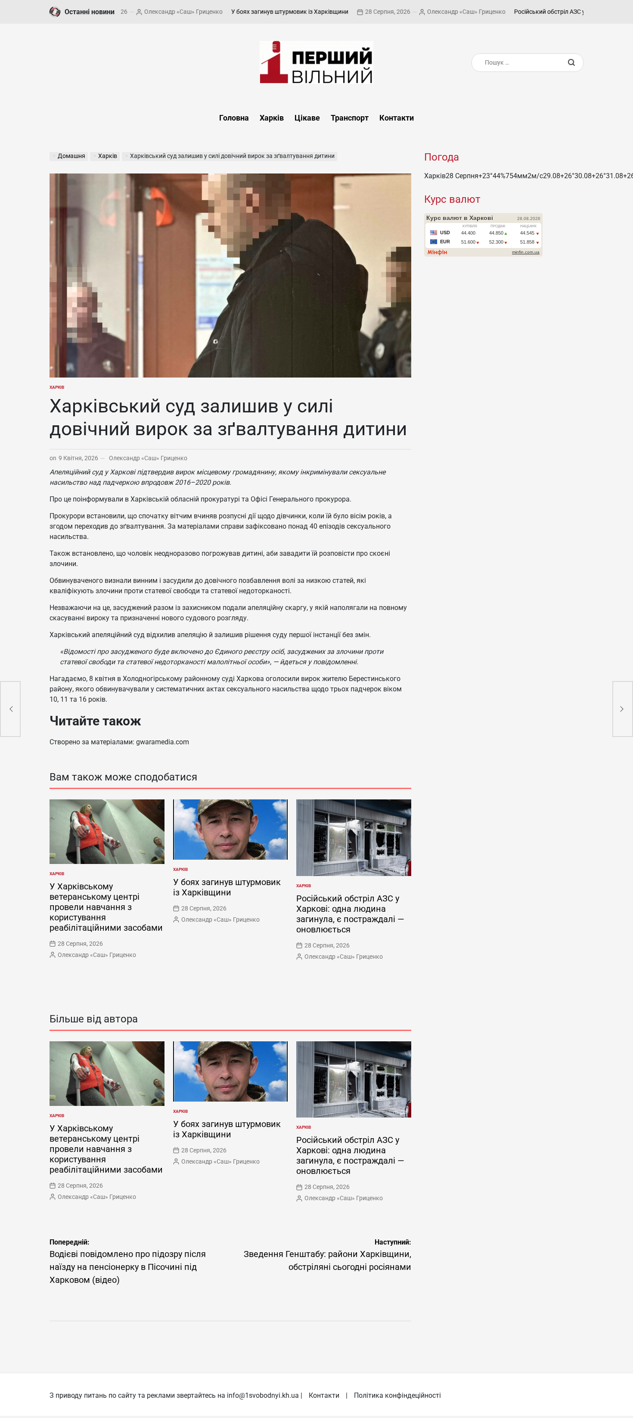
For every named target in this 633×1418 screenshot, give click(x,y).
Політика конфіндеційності (397, 1395)
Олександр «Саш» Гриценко (126, 11)
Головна (234, 117)
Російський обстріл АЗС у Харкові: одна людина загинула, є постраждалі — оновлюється (350, 914)
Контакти (396, 117)
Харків (272, 117)
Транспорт (350, 117)
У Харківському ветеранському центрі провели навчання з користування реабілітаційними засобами (106, 907)
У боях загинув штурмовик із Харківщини (232, 11)
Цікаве (307, 117)
